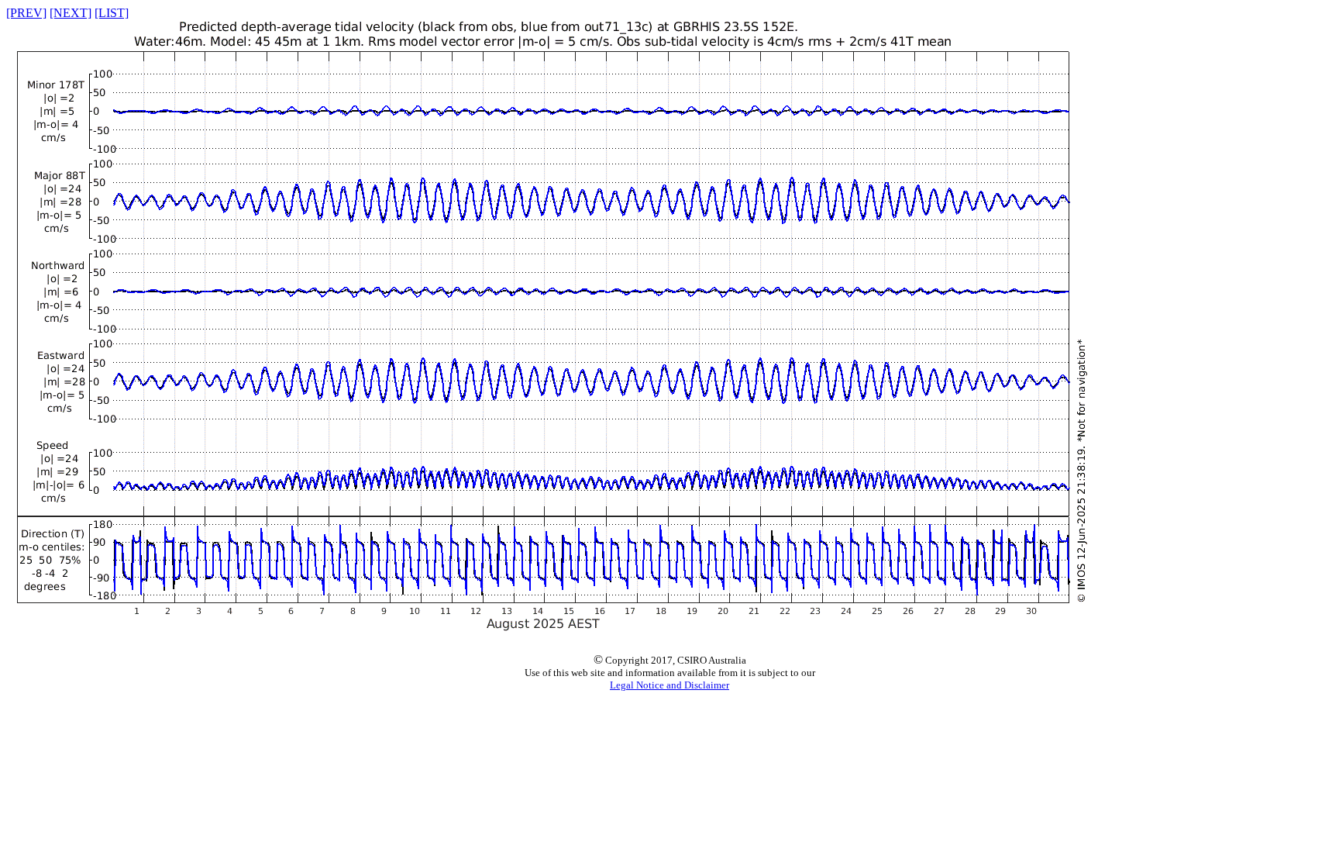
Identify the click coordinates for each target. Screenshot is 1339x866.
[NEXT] (70, 12)
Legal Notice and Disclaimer (669, 685)
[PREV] (26, 12)
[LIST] (112, 12)
